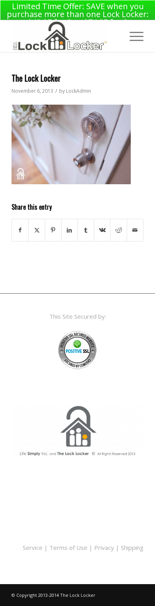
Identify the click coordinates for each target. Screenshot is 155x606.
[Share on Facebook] (20, 230)
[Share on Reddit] (118, 230)
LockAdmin (78, 91)
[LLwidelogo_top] (64, 36)
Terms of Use (68, 547)
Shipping (132, 547)
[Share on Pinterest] (53, 230)
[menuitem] (132, 36)
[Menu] (132, 36)
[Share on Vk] (102, 230)
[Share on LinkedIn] (70, 230)
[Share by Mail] (135, 230)
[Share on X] (37, 230)
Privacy (104, 547)
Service (33, 547)
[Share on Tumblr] (86, 230)
